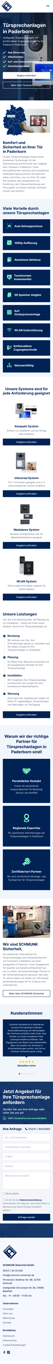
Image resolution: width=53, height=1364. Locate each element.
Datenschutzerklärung (31, 1200)
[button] (47, 6)
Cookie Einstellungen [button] (14, 1344)
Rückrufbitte (12, 1193)
